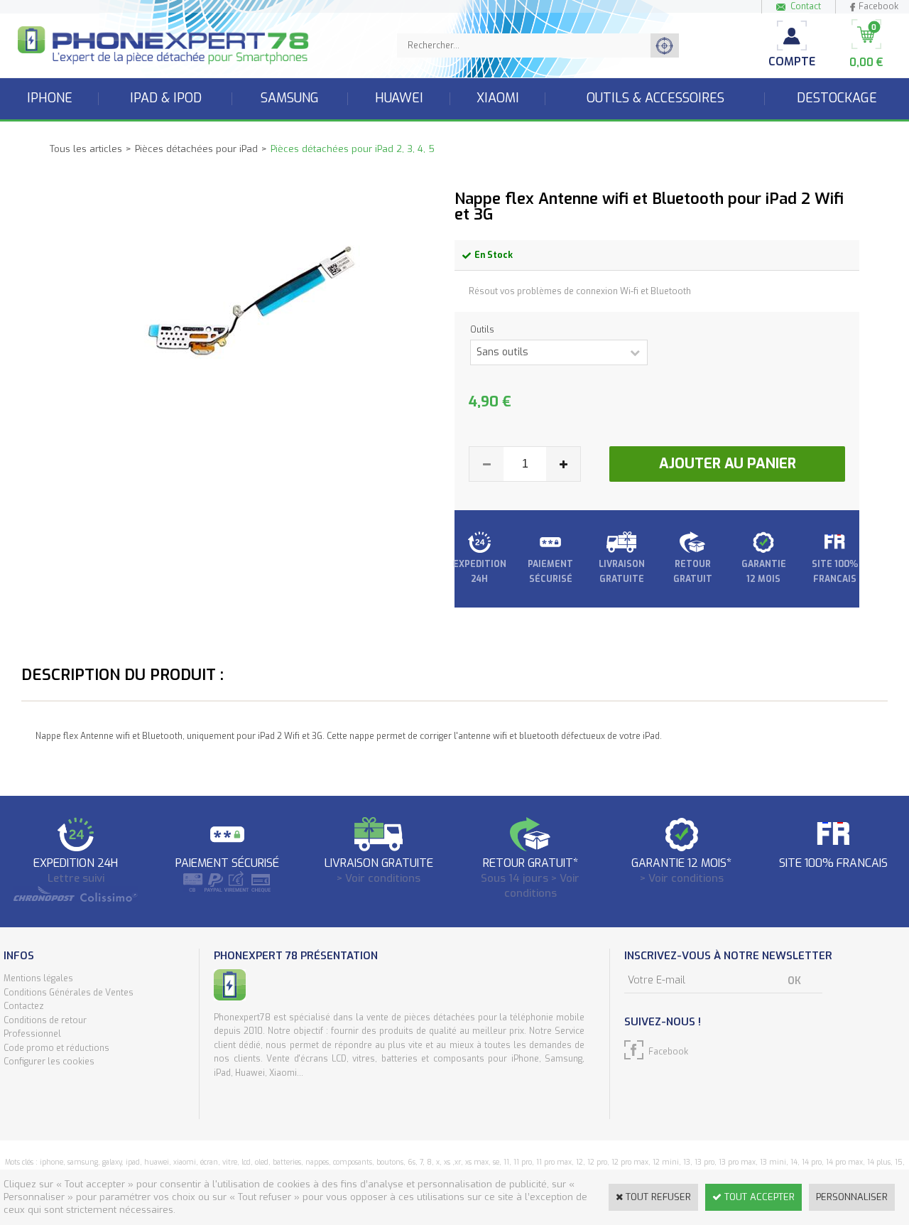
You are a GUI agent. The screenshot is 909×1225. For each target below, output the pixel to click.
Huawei (399, 98)
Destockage (837, 98)
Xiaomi (498, 98)
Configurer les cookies (49, 1061)
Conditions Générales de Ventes (69, 992)
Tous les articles (86, 149)
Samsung (290, 98)
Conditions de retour (45, 1020)
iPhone (49, 98)
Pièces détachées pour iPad (196, 149)
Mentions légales (38, 978)
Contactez (24, 1006)
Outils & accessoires (655, 98)
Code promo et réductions (56, 1048)
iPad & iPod (166, 98)
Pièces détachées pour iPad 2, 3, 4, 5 (353, 149)
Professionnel (32, 1034)
